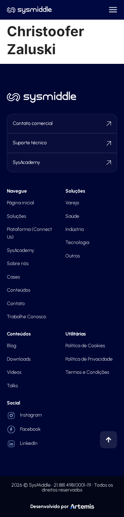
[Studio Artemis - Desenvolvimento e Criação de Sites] (82, 506)
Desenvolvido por (49, 506)
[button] (113, 10)
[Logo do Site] (29, 10)
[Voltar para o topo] (108, 439)
